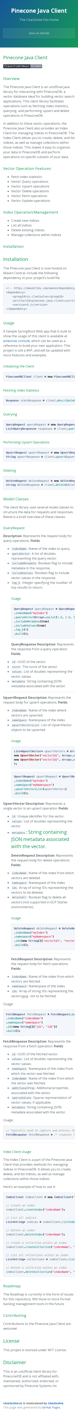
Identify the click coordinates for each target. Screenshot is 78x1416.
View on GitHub (39, 33)
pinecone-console (16, 341)
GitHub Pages (51, 1407)
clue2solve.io (12, 1403)
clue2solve (55, 1403)
